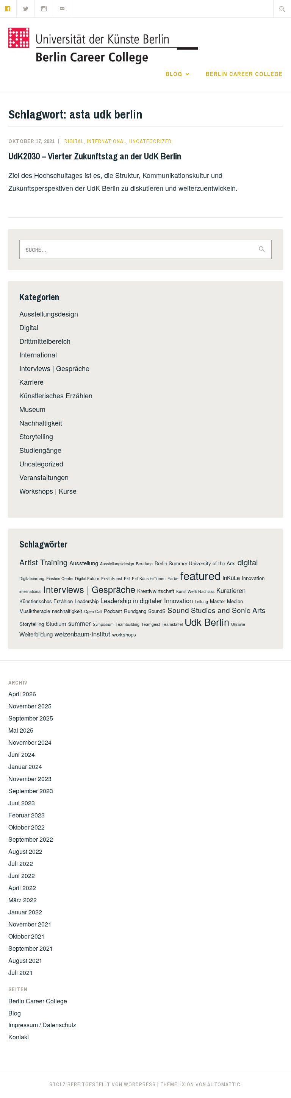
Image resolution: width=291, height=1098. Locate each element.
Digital (74, 141)
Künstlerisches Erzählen (55, 395)
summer (79, 623)
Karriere (31, 382)
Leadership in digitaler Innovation (146, 600)
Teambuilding (127, 624)
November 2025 (30, 706)
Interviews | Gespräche (54, 368)
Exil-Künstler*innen (149, 578)
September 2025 (30, 718)
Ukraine (238, 624)
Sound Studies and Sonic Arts (216, 610)
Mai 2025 (20, 730)
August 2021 (25, 960)
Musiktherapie (34, 611)
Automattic (224, 1084)
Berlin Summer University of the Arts (195, 563)
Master (217, 601)
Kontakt (18, 1036)
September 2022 (30, 839)
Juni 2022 (21, 875)
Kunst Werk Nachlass (195, 591)
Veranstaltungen (44, 477)
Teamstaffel (172, 624)
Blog (174, 74)
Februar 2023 (26, 815)
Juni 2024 (21, 754)
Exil (127, 578)
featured (200, 575)
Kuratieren (231, 590)
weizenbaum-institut (82, 633)
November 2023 (30, 778)
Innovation (253, 578)
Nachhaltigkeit (40, 422)
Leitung (201, 601)
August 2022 (25, 851)
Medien (235, 601)
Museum (32, 409)
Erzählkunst (111, 578)
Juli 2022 (20, 863)
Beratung (144, 563)
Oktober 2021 (26, 936)
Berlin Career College (244, 74)
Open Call (93, 611)
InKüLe (231, 578)
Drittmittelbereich (44, 341)
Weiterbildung (36, 634)
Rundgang (135, 611)
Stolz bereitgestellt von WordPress (102, 1084)
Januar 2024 (25, 766)
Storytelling (36, 436)
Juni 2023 (21, 803)
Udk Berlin (207, 622)
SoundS (157, 611)
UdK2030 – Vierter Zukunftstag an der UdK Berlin (94, 156)
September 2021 (30, 948)
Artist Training (43, 562)
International (106, 141)
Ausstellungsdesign (48, 313)
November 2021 (30, 924)
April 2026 (22, 693)
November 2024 (30, 742)
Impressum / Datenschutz (42, 1024)
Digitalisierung (31, 578)
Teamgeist (150, 624)
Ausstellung (83, 563)
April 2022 (22, 887)
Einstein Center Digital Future (72, 578)
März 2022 (22, 899)
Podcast (113, 611)
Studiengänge (40, 450)
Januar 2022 (25, 912)
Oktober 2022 (26, 827)
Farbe (172, 578)
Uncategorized (150, 141)
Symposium (103, 624)
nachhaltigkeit (67, 611)
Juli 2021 (20, 972)
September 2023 (30, 790)
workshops (124, 634)
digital (248, 562)
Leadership (87, 601)
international (30, 591)
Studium (56, 623)
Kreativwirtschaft (155, 590)
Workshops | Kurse (48, 491)
